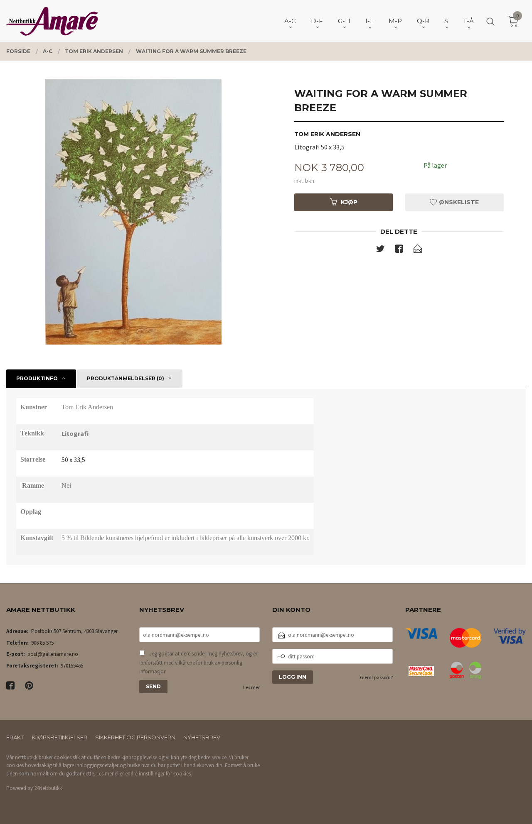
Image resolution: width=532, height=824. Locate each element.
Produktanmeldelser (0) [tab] (125, 378)
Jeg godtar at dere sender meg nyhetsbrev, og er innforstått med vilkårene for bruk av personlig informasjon (198, 662)
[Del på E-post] (417, 250)
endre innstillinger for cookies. (158, 773)
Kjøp (349, 202)
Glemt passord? (376, 677)
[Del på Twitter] (380, 250)
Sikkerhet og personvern (135, 737)
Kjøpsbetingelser (59, 737)
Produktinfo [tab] (37, 378)
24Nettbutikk (48, 788)
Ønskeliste (458, 202)
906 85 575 (42, 642)
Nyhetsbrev (201, 737)
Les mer (251, 687)
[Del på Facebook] (399, 250)
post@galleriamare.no (52, 654)
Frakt (15, 737)
